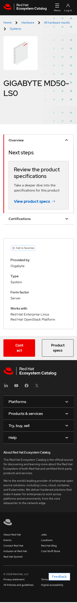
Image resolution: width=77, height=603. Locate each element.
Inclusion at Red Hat (15, 551)
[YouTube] (16, 387)
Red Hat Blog (49, 545)
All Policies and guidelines (18, 585)
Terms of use (48, 579)
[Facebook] (26, 387)
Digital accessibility (52, 585)
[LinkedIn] (6, 387)
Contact (19, 348)
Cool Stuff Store (50, 551)
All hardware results (57, 22)
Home (7, 22)
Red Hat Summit (13, 556)
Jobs (44, 534)
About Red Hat (12, 534)
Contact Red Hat (13, 545)
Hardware (27, 22)
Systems (15, 29)
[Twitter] (36, 387)
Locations (46, 540)
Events (7, 540)
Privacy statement (14, 579)
